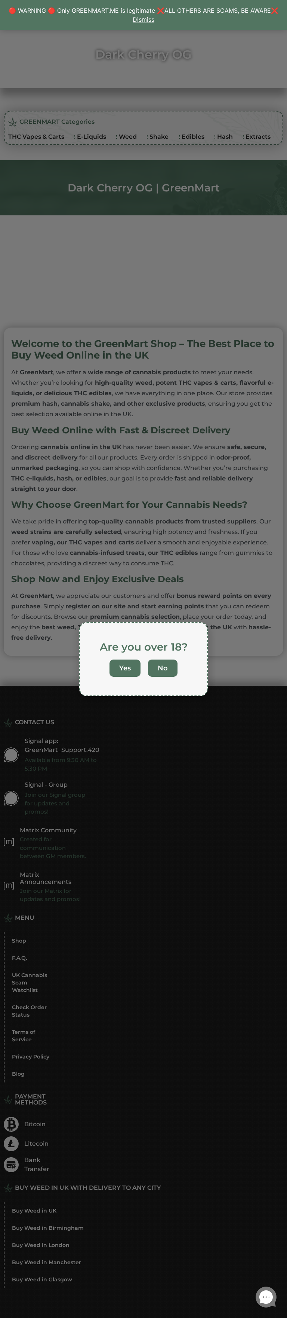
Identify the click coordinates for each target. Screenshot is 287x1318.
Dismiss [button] (143, 19)
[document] (143, 659)
